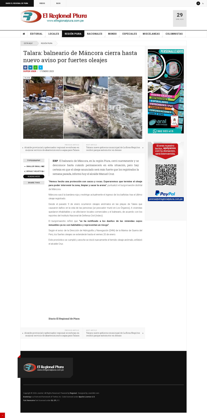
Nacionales (94, 33)
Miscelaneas (151, 33)
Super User (29, 71)
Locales (53, 33)
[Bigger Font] (42, 166)
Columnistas (174, 33)
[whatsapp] (35, 67)
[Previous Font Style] (24, 171)
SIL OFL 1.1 (55, 400)
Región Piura (73, 33)
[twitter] (40, 67)
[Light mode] (198, 3)
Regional (73, 393)
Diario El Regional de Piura (17, 3)
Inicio (24, 33)
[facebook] (25, 67)
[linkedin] (30, 67)
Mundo (112, 33)
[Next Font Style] (42, 171)
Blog (58, 3)
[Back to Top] (2, 415)
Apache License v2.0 (87, 397)
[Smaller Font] (24, 166)
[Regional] (53, 16)
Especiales (130, 33)
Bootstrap (27, 397)
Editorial (36, 33)
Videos (42, 3)
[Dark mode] (203, 3)
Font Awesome (29, 400)
